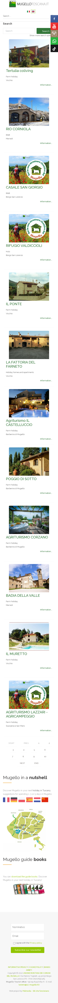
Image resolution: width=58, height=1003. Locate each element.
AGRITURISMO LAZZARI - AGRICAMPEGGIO (27, 714)
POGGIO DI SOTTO (21, 479)
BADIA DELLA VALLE (23, 595)
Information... (46, 85)
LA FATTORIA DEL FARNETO (20, 364)
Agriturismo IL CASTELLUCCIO (19, 422)
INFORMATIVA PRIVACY (18, 967)
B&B (8, 135)
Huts (8, 251)
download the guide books (24, 876)
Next (22, 763)
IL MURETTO (16, 654)
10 (45, 756)
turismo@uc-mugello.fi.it (29, 985)
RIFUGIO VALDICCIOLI (24, 245)
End (36, 763)
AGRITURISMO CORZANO (27, 537)
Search (46, 31)
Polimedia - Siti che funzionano (36, 991)
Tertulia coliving (19, 71)
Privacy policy (36, 943)
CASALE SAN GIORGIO (24, 187)
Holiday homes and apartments (20, 372)
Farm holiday (12, 76)
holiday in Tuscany (41, 790)
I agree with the (28, 943)
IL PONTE (14, 304)
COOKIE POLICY (36, 967)
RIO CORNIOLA (18, 129)
